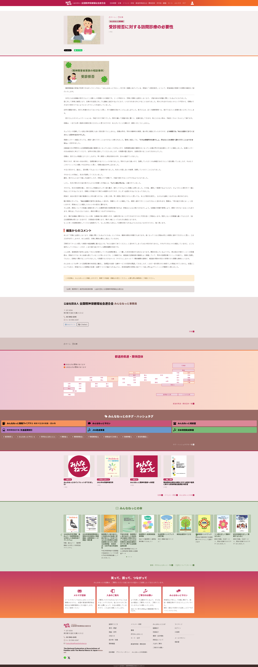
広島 (91, 380)
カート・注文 (135, 638)
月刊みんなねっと (137, 634)
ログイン (178, 628)
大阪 (123, 382)
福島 (189, 378)
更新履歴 (112, 643)
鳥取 (101, 378)
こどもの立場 (186, 394)
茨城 (189, 380)
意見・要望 (112, 628)
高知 (96, 386)
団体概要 (111, 652)
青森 (183, 370)
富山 (145, 375)
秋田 (178, 373)
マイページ (178, 624)
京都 (123, 379)
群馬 (167, 378)
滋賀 (134, 378)
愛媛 (96, 384)
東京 (178, 382)
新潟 (161, 375)
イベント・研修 (136, 624)
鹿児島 (75, 391)
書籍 (132, 630)
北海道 (183, 365)
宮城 (189, 375)
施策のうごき (113, 624)
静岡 (156, 382)
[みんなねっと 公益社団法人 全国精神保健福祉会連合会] (84, 625)
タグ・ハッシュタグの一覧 (183, 444)
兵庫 (112, 379)
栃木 (178, 378)
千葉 (189, 382)
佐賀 (69, 384)
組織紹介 (156, 628)
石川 (134, 373)
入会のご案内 (157, 643)
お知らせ (112, 636)
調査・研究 (112, 632)
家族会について (158, 640)
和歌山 (129, 385)
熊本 (69, 388)
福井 (134, 375)
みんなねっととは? (159, 624)
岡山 (101, 380)
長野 (156, 379)
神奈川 (173, 385)
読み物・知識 (113, 640)
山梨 (167, 381)
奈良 (134, 380)
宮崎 (80, 388)
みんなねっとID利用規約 (139, 652)
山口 (80, 379)
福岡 (80, 384)
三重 (134, 382)
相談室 (177, 642)
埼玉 (178, 380)
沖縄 (69, 394)
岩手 (189, 373)
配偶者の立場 (167, 394)
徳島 (107, 386)
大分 (80, 386)
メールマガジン (180, 638)
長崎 (69, 386)
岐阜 (145, 378)
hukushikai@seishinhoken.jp (76, 643)
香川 (107, 384)
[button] (126, 556)
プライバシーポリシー (123, 652)
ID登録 (177, 632)
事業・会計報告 (158, 636)
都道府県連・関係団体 (138, 644)
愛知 (145, 380)
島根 (91, 378)
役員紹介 (156, 632)
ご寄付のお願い (158, 647)
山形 (178, 375)
